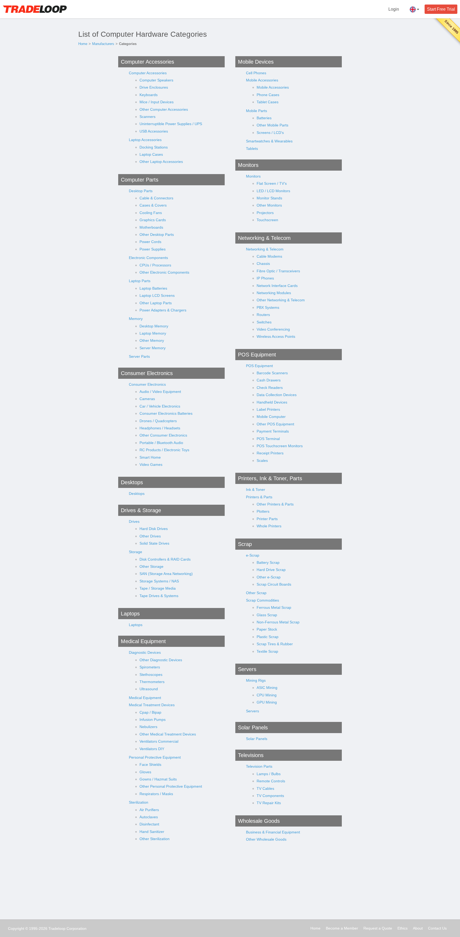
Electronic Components (148, 258)
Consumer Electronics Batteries (165, 413)
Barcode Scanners (272, 373)
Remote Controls (271, 781)
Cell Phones (256, 73)
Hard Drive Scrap (271, 570)
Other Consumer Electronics (163, 435)
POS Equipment (257, 354)
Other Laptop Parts (155, 303)
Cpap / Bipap (150, 712)
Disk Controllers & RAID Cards (165, 559)
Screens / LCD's (270, 132)
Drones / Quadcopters (158, 421)
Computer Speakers (156, 80)
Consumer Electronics (147, 373)
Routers (263, 315)
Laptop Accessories (145, 140)
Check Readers (270, 387)
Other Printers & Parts (275, 504)
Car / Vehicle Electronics (159, 406)
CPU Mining (267, 695)
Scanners (147, 116)
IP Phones (265, 278)
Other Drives (150, 536)
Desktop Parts (141, 191)
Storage (135, 552)
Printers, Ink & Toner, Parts (270, 478)
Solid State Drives (154, 543)
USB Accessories (153, 131)
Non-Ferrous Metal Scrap (278, 622)
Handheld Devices (272, 402)
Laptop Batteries (153, 288)
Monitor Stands (269, 198)
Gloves (145, 772)
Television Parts (259, 766)
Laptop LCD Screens (157, 295)
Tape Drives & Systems (158, 596)
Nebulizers (148, 727)
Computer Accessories (147, 62)
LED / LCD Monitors (273, 191)
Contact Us (437, 928)
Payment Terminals (273, 431)
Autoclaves (148, 817)
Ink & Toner (255, 489)
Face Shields (150, 764)
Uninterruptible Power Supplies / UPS (170, 124)
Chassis (263, 263)
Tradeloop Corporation (67, 928)
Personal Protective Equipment (155, 757)
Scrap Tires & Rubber (275, 644)
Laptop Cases (151, 154)
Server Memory (152, 348)
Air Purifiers (149, 810)
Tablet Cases (267, 102)
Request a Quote (377, 928)
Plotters (263, 511)
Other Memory (151, 340)
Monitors (248, 165)
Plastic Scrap (267, 637)
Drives (134, 521)
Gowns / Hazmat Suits (158, 779)
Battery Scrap (268, 562)
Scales (262, 460)
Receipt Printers (270, 453)
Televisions (251, 755)
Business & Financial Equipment (273, 832)
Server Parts (139, 356)
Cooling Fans (150, 213)
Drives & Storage (141, 510)
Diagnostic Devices (145, 652)
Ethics (402, 928)
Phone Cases (268, 95)
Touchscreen (267, 220)
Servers (247, 669)
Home (82, 44)
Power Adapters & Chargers (162, 310)
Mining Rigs (256, 680)
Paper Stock (267, 629)
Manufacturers (103, 44)
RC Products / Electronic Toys (164, 450)
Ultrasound (148, 689)
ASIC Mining (267, 687)
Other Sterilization (154, 839)
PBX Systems (268, 307)
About (418, 928)
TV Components (270, 796)
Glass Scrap (267, 615)
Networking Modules (274, 293)
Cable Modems (269, 256)
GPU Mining (267, 702)
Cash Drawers (269, 380)
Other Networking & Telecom (281, 300)
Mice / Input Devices (156, 102)
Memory (136, 319)
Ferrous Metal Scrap (274, 607)
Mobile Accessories (262, 80)
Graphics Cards (152, 220)
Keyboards (148, 95)
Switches (264, 322)
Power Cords (150, 242)
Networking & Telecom (264, 238)
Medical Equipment (143, 641)
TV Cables (265, 788)
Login (393, 9)
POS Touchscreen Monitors (280, 446)
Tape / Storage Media (157, 588)
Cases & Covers (153, 205)
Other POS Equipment (275, 424)
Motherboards (151, 227)
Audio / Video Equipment (160, 391)
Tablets (252, 148)
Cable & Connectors (156, 198)
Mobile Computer (271, 416)
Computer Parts (139, 180)
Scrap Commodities (262, 600)
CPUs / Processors (155, 265)
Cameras (147, 399)
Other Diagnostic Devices (160, 660)
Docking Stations (153, 147)
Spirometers (149, 667)
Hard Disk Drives (153, 529)
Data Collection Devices (277, 395)
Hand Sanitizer (151, 831)
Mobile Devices (256, 62)
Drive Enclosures (153, 87)
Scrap (245, 544)
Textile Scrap (267, 651)
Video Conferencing (273, 329)
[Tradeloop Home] (35, 9)
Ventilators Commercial (158, 741)
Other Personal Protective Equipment (170, 786)
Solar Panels (253, 727)
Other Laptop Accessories (161, 161)
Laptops (130, 614)
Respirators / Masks (156, 794)
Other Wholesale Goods (266, 839)
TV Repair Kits (269, 803)
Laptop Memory (152, 333)
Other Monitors (269, 205)
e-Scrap (252, 555)
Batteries (264, 118)
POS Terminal (268, 439)
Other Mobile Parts (272, 125)
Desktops (132, 482)
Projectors (265, 213)
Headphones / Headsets (159, 428)
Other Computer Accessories (163, 109)
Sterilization (138, 802)
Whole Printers (269, 526)
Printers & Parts (259, 497)
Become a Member (342, 928)
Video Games (150, 464)
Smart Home (150, 457)
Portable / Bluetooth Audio (161, 443)
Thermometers (152, 682)
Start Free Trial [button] (441, 9)
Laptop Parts (139, 281)
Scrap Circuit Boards (274, 584)
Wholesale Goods (259, 821)
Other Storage (151, 566)
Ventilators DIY (151, 749)
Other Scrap (256, 593)
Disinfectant (149, 824)
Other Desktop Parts (156, 234)
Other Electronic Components (164, 272)
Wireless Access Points (276, 336)
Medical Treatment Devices (152, 705)
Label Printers (268, 409)
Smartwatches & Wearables (269, 141)
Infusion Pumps (152, 719)
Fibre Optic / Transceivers (278, 271)
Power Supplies (152, 249)
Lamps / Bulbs (269, 774)
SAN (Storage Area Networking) (166, 574)
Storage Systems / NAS (159, 581)
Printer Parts (267, 519)
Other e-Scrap (269, 577)
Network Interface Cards (277, 285)
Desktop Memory (153, 326)
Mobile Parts (256, 111)
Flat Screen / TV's (272, 183)
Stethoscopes (150, 674)
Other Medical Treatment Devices (167, 734)
